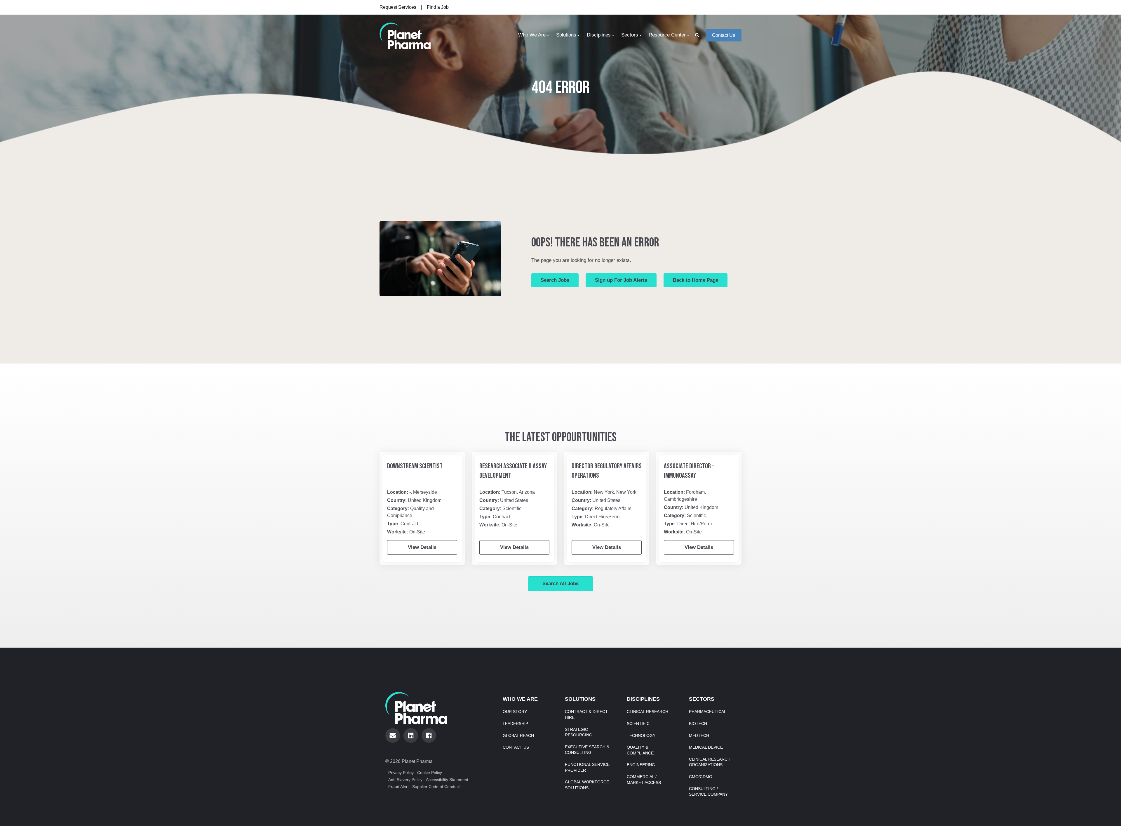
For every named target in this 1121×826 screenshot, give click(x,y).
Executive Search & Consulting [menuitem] (587, 750)
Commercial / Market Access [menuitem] (644, 779)
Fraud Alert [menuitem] (398, 786)
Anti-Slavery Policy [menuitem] (405, 779)
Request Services (398, 7)
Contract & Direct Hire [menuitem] (586, 714)
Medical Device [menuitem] (706, 747)
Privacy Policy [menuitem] (401, 772)
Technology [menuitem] (641, 735)
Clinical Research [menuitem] (647, 711)
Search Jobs (555, 280)
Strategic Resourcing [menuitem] (578, 732)
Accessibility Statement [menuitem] (447, 779)
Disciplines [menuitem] (599, 35)
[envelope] (392, 735)
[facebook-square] (429, 735)
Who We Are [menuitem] (532, 35)
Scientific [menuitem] (638, 723)
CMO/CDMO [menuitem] (700, 776)
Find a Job (438, 7)
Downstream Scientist (415, 466)
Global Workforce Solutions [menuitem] (587, 785)
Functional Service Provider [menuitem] (587, 767)
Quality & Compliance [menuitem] (640, 750)
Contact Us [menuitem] (516, 747)
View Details (422, 547)
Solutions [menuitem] (566, 35)
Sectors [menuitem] (629, 35)
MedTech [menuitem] (699, 735)
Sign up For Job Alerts (621, 280)
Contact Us (723, 35)
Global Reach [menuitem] (518, 735)
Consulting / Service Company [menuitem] (708, 791)
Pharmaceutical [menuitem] (707, 711)
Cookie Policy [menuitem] (429, 772)
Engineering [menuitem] (641, 764)
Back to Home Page (695, 280)
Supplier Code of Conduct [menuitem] (436, 786)
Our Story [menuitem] (515, 711)
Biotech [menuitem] (698, 723)
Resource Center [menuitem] (667, 35)
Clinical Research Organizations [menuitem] (709, 762)
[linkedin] (410, 735)
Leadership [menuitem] (515, 723)
